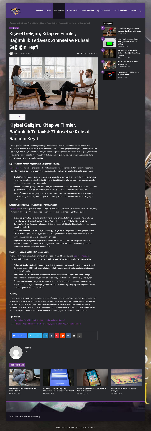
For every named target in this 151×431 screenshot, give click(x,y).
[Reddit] (62, 335)
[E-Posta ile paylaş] (74, 335)
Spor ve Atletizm (104, 11)
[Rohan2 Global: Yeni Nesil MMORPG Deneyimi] (126, 377)
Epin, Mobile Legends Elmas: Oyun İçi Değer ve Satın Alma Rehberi (128, 41)
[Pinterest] (57, 335)
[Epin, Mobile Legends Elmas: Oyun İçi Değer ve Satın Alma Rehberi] (109, 42)
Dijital (48, 11)
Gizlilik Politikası (120, 11)
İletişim (133, 11)
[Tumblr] (51, 335)
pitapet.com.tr (74, 427)
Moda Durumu (73, 11)
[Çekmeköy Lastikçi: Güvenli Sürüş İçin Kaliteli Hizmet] (24, 377)
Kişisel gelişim (15, 168)
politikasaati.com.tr (87, 427)
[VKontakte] (68, 335)
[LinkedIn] (45, 335)
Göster (21, 117)
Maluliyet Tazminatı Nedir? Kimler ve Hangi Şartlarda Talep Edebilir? (129, 52)
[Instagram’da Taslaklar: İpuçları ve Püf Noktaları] (109, 75)
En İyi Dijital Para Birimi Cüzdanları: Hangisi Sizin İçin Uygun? (39, 320)
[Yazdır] (79, 335)
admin (16, 53)
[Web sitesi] (26, 351)
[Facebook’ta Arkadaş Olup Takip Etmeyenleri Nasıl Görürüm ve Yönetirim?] (58, 377)
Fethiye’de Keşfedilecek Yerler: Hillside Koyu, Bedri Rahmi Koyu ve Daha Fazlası (47, 324)
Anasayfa (39, 11)
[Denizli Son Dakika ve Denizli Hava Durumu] (109, 65)
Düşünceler (59, 11)
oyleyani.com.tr (62, 427)
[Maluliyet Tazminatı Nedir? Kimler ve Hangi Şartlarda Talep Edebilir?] (109, 53)
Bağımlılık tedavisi (81, 256)
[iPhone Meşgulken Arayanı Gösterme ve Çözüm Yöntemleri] (92, 377)
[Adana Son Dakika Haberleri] (15, 10)
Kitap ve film (14, 209)
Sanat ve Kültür (88, 11)
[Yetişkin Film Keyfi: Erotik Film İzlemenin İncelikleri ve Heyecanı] (109, 31)
